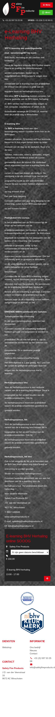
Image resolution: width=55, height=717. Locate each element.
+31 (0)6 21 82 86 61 (40, 20)
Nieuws (33, 650)
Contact (33, 653)
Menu (47, 5)
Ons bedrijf (35, 647)
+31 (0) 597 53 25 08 (13, 20)
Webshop (6, 647)
